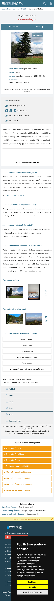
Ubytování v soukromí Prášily (17, 466)
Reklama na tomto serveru (17, 533)
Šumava (29, 429)
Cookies (10, 585)
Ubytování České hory (15, 454)
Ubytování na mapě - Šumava (18, 491)
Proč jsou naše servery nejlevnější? (27, 519)
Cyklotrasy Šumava (9, 507)
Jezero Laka (27, 345)
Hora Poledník (27, 339)
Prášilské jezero (27, 351)
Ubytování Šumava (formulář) (18, 478)
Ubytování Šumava (13, 448)
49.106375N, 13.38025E (15, 195)
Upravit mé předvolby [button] (32, 592)
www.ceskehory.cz (27, 19)
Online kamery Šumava (11, 511)
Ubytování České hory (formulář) (19, 484)
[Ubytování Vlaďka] (14, 297)
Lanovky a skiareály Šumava (13, 514)
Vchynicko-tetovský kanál (27, 357)
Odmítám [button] (32, 587)
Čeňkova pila (27, 363)
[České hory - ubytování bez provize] (13, 3)
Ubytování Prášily (13, 460)
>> (27, 236)
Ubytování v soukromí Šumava (18, 472)
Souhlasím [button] (32, 582)
